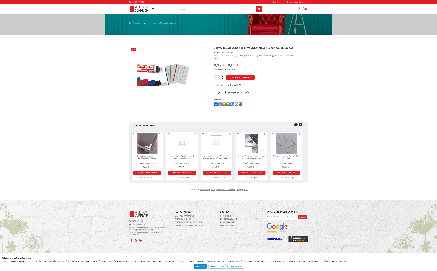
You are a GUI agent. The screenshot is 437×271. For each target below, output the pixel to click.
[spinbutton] (219, 77)
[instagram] (136, 241)
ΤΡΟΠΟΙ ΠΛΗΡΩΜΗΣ (183, 219)
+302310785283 (137, 221)
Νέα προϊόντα (292, 2)
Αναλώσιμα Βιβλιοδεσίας (166, 23)
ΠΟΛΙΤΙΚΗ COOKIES (227, 222)
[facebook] (132, 241)
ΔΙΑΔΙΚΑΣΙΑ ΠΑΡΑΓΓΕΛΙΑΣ (184, 216)
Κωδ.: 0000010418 (147, 163)
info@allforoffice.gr (138, 224)
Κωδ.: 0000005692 (182, 163)
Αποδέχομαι (200, 266)
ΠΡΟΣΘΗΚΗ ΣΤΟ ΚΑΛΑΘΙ (240, 77)
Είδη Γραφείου (134, 23)
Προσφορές (281, 2)
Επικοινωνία (303, 2)
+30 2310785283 (138, 2)
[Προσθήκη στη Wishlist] (159, 134)
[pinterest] (140, 241)
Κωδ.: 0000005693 (217, 163)
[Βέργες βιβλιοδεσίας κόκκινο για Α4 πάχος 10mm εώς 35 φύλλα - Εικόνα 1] (165, 75)
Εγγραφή (302, 217)
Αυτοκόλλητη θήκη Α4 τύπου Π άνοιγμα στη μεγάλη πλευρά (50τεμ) (182, 157)
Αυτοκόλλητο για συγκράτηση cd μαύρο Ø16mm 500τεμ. (251, 157)
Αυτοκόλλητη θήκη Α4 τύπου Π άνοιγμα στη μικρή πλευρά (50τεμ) (217, 157)
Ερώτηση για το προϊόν (238, 92)
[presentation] (296, 124)
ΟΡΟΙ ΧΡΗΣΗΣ (225, 216)
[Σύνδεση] (299, 9)
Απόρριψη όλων (235, 266)
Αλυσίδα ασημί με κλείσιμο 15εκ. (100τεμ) (286, 157)
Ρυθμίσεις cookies (217, 266)
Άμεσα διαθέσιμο (237, 85)
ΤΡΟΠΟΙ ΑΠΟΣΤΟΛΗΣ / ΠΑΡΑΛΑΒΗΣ (188, 222)
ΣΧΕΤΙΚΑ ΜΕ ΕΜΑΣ (227, 225)
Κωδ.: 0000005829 (286, 163)
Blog (274, 2)
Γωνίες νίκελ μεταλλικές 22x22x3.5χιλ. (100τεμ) (147, 157)
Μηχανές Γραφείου (149, 23)
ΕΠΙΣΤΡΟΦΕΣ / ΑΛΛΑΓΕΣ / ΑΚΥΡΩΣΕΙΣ (189, 225)
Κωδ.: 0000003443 (252, 163)
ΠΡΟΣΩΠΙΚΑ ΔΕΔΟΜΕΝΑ (229, 219)
